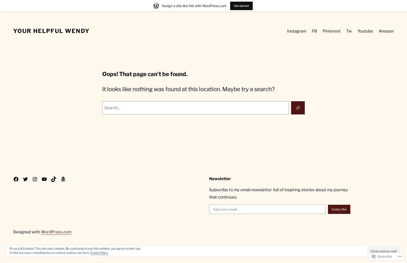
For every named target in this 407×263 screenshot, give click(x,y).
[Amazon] (63, 179)
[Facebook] (16, 179)
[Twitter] (25, 179)
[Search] (298, 107)
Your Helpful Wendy (51, 31)
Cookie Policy (99, 253)
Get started (241, 6)
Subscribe (339, 209)
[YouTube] (44, 179)
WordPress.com (56, 232)
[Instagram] (35, 179)
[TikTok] (54, 179)
